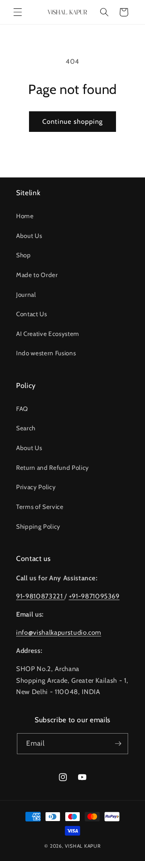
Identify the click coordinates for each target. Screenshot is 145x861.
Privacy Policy (36, 487)
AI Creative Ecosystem (47, 334)
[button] (17, 12)
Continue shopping (72, 121)
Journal (26, 294)
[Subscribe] (118, 743)
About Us (29, 236)
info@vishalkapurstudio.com (58, 632)
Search (25, 428)
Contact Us (31, 314)
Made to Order (37, 275)
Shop (23, 255)
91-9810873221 (40, 596)
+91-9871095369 (94, 596)
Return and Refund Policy (52, 467)
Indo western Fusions (46, 353)
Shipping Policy (38, 526)
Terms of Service (40, 507)
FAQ (22, 409)
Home (25, 216)
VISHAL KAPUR (82, 846)
